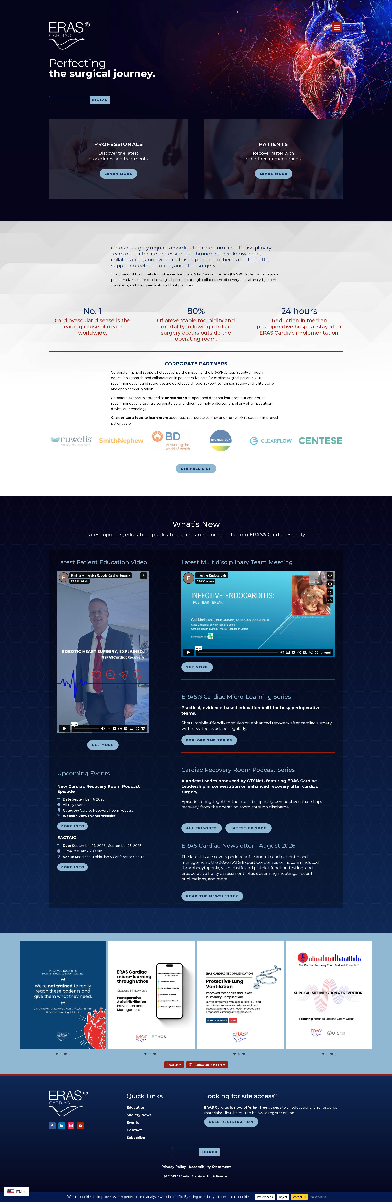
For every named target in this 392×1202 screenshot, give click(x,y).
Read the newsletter (212, 896)
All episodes (201, 828)
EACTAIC (66, 837)
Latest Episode (248, 828)
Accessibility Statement (210, 1167)
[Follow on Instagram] (71, 1125)
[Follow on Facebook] (52, 1125)
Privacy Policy (173, 1167)
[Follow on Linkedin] (61, 1125)
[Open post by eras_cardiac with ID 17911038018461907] (63, 995)
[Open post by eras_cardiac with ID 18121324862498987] (151, 995)
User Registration (231, 1122)
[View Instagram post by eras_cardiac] (102, 1044)
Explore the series (209, 740)
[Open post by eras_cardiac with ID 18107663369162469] (240, 995)
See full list (196, 469)
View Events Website (97, 816)
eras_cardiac (62, 945)
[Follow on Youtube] (80, 1125)
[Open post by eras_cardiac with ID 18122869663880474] (329, 995)
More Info (72, 826)
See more (103, 745)
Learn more (118, 174)
